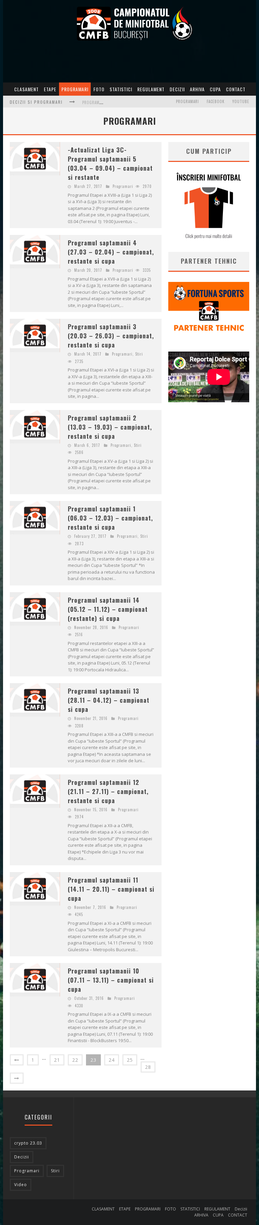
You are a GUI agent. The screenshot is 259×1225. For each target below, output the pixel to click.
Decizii (177, 89)
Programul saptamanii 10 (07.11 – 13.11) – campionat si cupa (111, 979)
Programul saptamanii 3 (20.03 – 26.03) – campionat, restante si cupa (111, 335)
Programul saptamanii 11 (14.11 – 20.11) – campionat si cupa (111, 889)
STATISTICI (121, 89)
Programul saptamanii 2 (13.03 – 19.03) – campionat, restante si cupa (110, 426)
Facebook (216, 101)
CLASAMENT (26, 89)
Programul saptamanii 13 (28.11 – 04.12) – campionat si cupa (108, 700)
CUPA (215, 89)
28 (148, 1067)
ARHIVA (197, 89)
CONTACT (236, 89)
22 (75, 1060)
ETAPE (50, 89)
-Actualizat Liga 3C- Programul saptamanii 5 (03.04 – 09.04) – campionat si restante (110, 163)
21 (57, 1060)
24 (112, 1060)
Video (20, 1184)
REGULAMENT (151, 89)
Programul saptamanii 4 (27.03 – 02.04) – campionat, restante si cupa (111, 251)
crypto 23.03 (28, 1143)
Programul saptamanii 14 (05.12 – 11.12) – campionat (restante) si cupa (108, 609)
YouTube (240, 101)
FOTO (99, 89)
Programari (187, 101)
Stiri (139, 354)
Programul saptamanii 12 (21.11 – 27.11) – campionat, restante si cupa (108, 791)
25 (130, 1060)
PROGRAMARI (74, 89)
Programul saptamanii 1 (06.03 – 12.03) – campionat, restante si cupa (110, 517)
